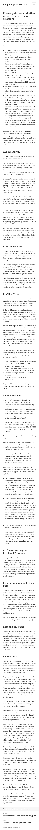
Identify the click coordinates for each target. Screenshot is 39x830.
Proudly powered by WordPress (11, 827)
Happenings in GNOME (15, 4)
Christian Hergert (18, 809)
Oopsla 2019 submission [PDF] (22, 620)
